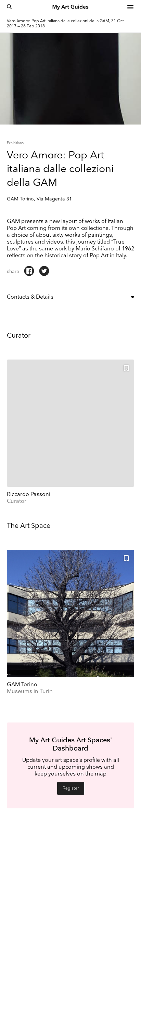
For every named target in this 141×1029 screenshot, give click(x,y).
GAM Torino (20, 199)
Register (71, 788)
